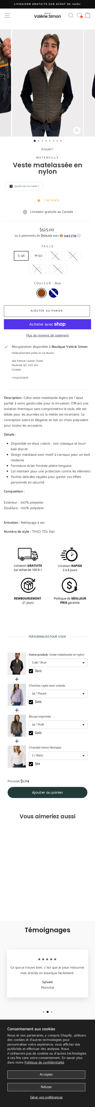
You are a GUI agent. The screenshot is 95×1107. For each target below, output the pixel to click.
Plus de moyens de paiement (47, 335)
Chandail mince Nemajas (45, 748)
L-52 (55, 256)
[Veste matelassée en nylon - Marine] (23, 904)
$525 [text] (38, 671)
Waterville (47, 157)
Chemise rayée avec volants (47, 686)
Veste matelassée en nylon (56, 655)
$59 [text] (37, 764)
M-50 (38, 256)
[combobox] (58, 663)
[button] (47, 236)
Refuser (46, 1087)
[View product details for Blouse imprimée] (17, 726)
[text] (47, 636)
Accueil (46, 149)
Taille (47, 246)
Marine (53, 293)
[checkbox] (31, 671)
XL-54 (72, 256)
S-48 (21, 256)
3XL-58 (58, 269)
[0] (79, 15)
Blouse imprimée (40, 717)
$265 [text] (38, 702)
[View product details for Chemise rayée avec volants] (17, 695)
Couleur (47, 283)
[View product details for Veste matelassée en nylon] (17, 664)
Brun (41, 293)
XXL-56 (37, 269)
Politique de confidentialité (44, 1062)
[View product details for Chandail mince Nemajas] (17, 757)
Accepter (46, 1074)
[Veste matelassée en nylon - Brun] (18, 904)
